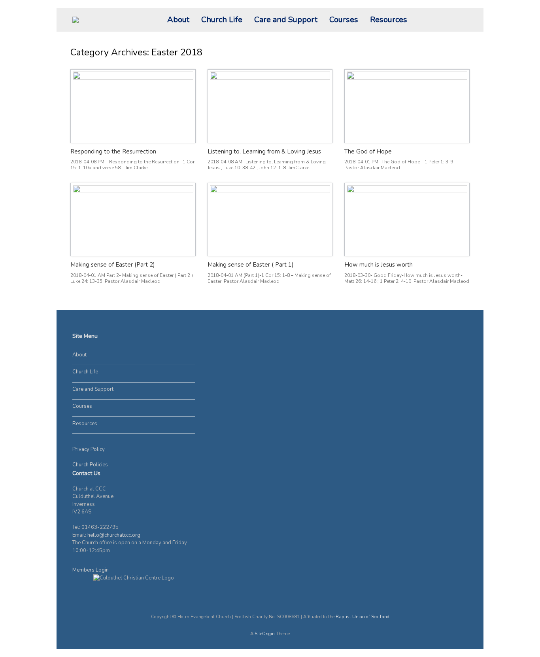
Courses (343, 19)
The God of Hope (368, 151)
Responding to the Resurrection (113, 151)
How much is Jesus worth (378, 265)
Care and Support (285, 19)
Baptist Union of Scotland (362, 616)
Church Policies (90, 464)
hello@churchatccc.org (113, 535)
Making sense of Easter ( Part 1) (251, 265)
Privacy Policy (88, 449)
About (178, 19)
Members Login (90, 570)
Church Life (221, 19)
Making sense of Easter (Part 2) (112, 265)
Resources (388, 19)
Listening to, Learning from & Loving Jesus (264, 151)
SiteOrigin (265, 633)
